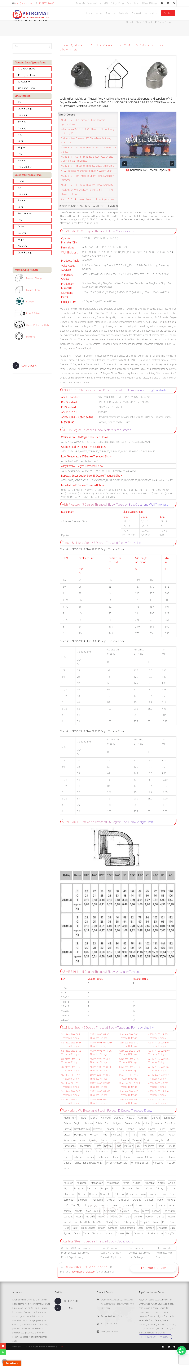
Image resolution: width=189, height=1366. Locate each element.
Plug (20, 134)
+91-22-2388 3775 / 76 (96, 1267)
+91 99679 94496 (46, 3)
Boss (20, 154)
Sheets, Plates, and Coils (37, 325)
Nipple (21, 239)
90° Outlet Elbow (26, 88)
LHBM (60, 1347)
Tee (19, 102)
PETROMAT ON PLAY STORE (155, 1336)
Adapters (22, 246)
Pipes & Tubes (33, 313)
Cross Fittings (25, 108)
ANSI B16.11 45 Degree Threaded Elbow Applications (87, 199)
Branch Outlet (25, 167)
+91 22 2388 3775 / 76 (111, 1316)
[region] (148, 140)
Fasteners (30, 336)
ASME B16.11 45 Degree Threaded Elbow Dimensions (87, 165)
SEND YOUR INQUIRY (153, 1268)
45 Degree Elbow (26, 75)
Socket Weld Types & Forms (28, 175)
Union (21, 141)
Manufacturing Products (26, 270)
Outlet (21, 226)
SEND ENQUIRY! (29, 365)
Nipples (22, 147)
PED (71, 1308)
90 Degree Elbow (26, 68)
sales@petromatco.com (25, 3)
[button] (124, 163)
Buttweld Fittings (34, 278)
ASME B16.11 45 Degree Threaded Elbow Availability (87, 185)
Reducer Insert (25, 213)
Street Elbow (24, 81)
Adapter (22, 160)
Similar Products (22, 96)
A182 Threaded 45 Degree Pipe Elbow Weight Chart (86, 170)
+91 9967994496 (73, 1267)
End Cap (22, 121)
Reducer (22, 233)
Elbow (21, 181)
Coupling (22, 115)
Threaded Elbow (133, 22)
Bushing (22, 128)
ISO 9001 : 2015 (71, 1301)
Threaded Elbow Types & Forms (30, 62)
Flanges (30, 301)
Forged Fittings (33, 290)
